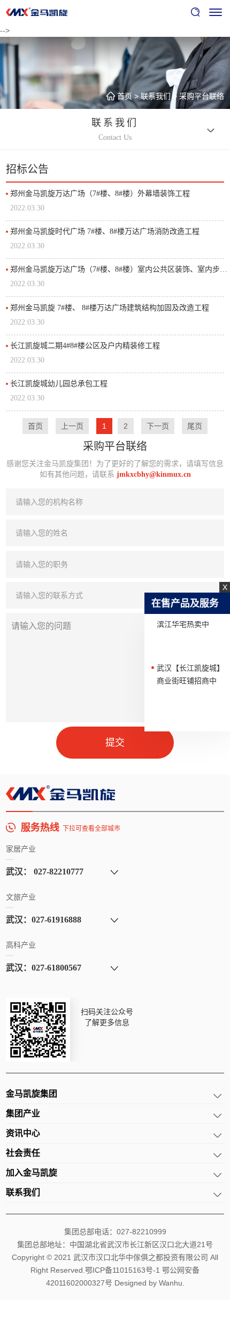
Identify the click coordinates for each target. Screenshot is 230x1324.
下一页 (158, 426)
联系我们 (156, 96)
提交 (115, 742)
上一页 (72, 426)
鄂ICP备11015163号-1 (122, 1270)
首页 (124, 96)
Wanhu (170, 1283)
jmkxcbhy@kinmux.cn (154, 474)
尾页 (194, 426)
